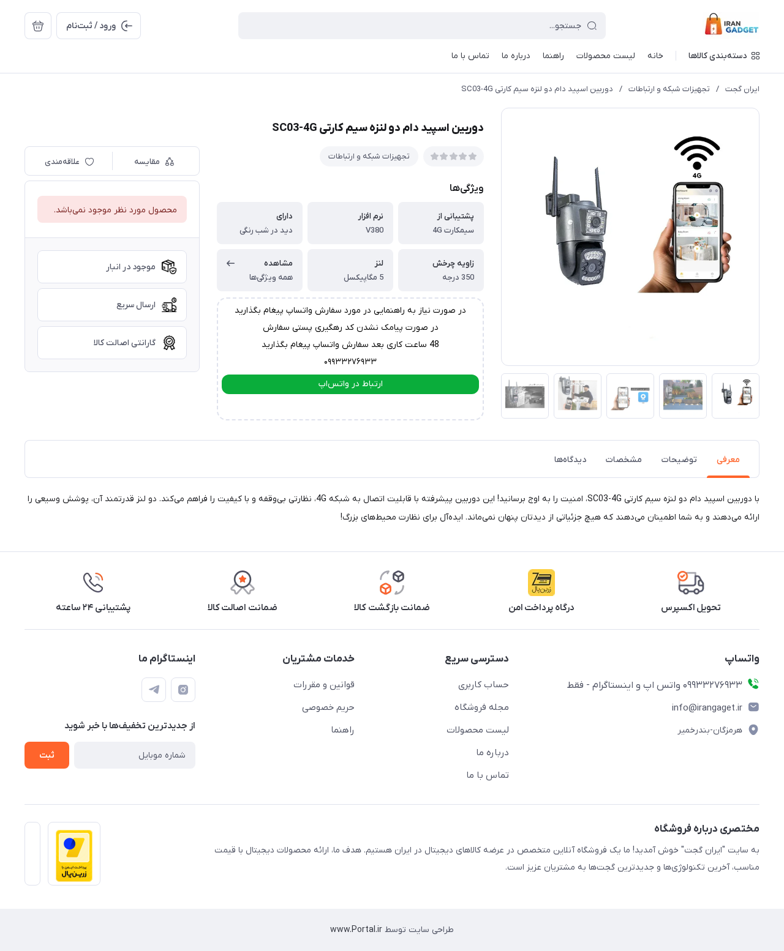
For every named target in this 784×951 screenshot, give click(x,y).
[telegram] (153, 689)
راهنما (343, 730)
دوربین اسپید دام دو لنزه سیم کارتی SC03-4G (537, 89)
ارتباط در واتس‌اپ (350, 384)
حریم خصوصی (328, 707)
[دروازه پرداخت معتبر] (74, 854)
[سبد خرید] (37, 25)
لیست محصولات (478, 730)
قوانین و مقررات (324, 685)
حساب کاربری (483, 685)
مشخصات (624, 460)
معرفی (728, 460)
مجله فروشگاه (481, 707)
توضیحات (679, 460)
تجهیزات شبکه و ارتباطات (669, 89)
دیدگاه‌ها (570, 460)
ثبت (47, 755)
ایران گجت (742, 89)
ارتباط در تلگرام (351, 405)
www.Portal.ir (356, 930)
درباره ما (492, 753)
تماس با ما (487, 775)
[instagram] (183, 689)
